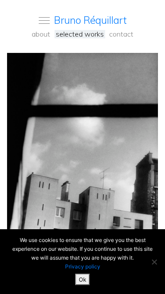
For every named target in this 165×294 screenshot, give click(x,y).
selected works (80, 34)
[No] (154, 261)
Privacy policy (82, 266)
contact (121, 34)
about (41, 34)
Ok (82, 279)
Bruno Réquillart (90, 20)
